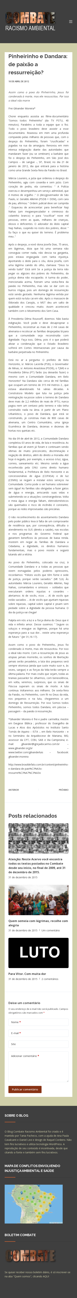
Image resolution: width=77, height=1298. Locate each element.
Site (13, 1044)
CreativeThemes (15, 1293)
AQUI (46, 1276)
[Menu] (70, 21)
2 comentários (50, 979)
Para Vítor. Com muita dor (27, 974)
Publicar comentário (25, 1089)
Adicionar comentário (25, 1056)
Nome (16, 1022)
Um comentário (51, 930)
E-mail (16, 1033)
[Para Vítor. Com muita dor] (38, 953)
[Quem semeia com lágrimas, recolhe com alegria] (38, 900)
